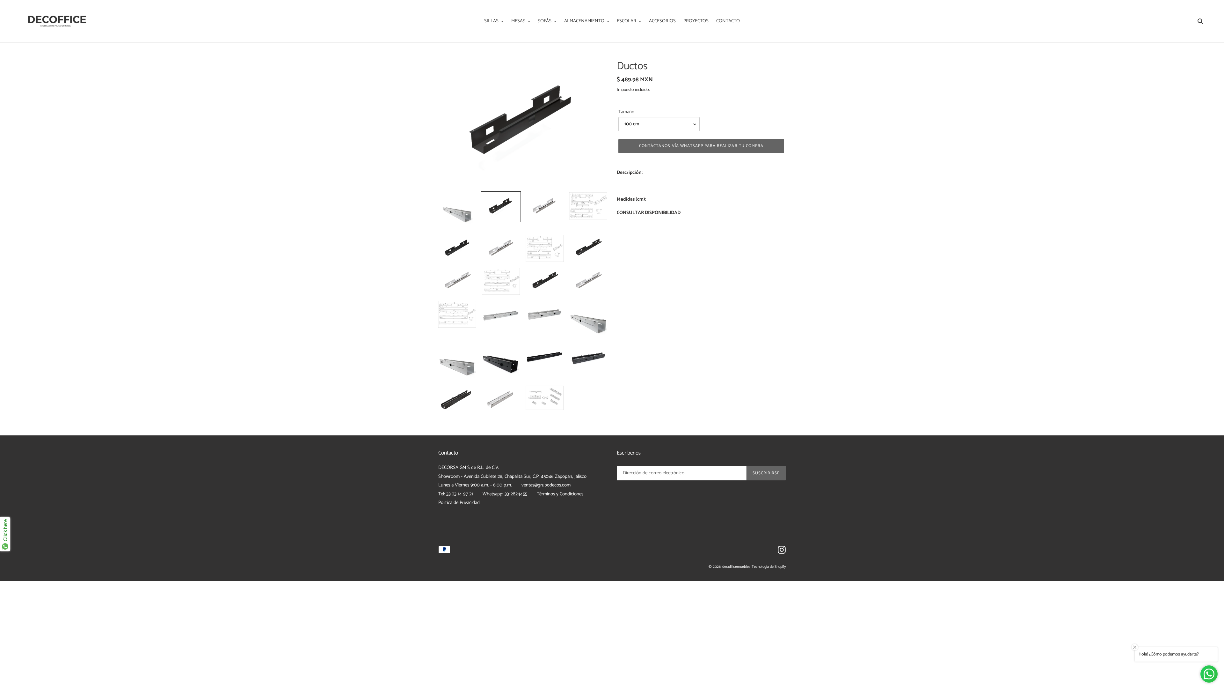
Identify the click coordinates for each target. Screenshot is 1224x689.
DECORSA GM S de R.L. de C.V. (468, 467)
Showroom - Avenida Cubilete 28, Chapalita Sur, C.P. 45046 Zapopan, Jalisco (512, 476)
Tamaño (626, 112)
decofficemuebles (736, 567)
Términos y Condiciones (560, 494)
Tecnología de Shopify (769, 567)
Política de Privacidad (459, 503)
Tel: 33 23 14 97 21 (455, 494)
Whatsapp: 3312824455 (505, 494)
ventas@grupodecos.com (546, 485)
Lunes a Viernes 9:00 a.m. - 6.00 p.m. (475, 485)
